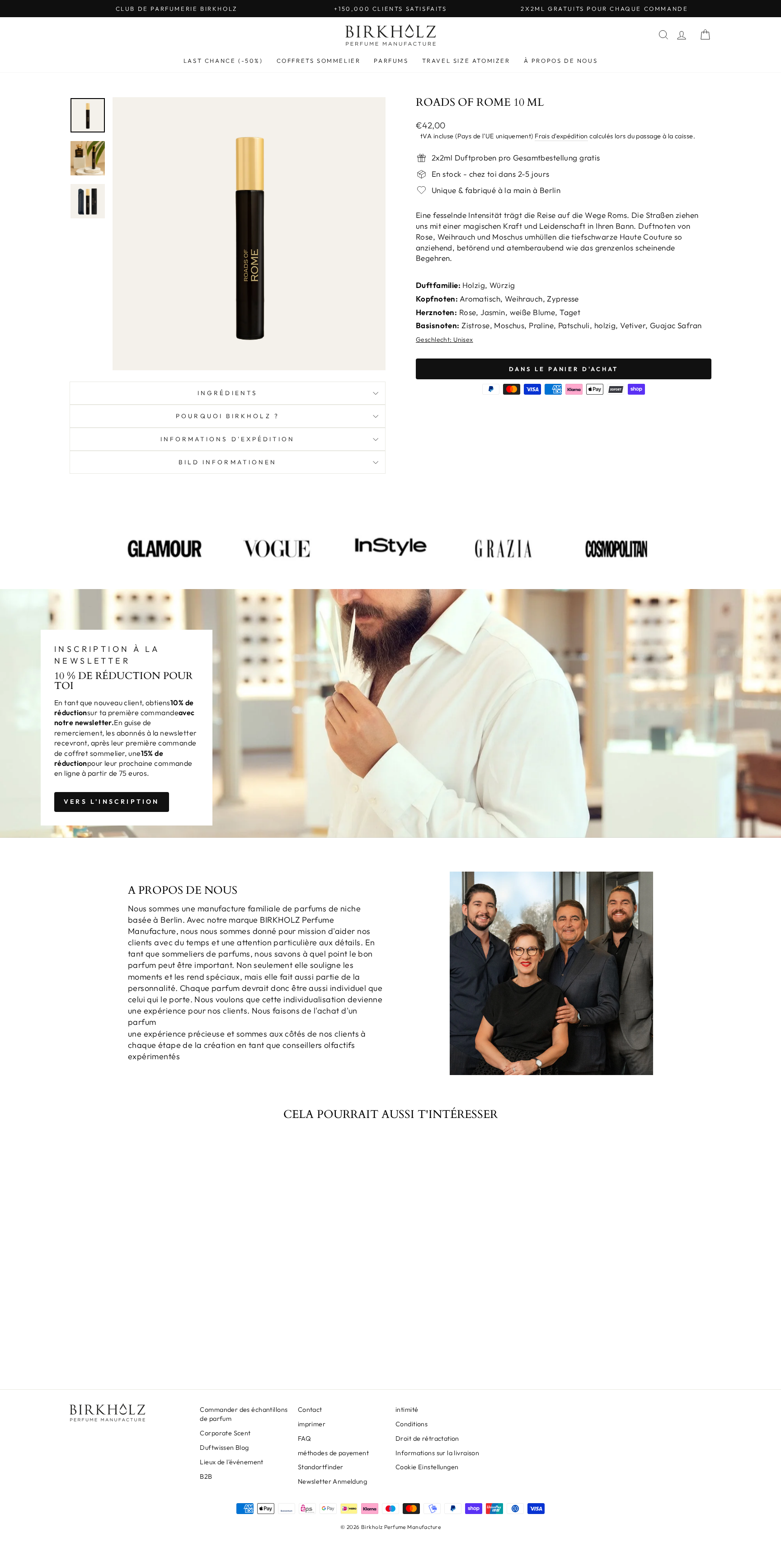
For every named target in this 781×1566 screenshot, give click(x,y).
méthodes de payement (333, 1453)
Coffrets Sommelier (319, 60)
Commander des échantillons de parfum (243, 1414)
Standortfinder (320, 1467)
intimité (406, 1410)
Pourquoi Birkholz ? (227, 416)
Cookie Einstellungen (427, 1467)
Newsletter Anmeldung (332, 1481)
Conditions (411, 1424)
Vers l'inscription (112, 801)
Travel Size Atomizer (466, 60)
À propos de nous (561, 60)
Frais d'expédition (561, 136)
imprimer (311, 1424)
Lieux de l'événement (231, 1462)
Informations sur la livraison (437, 1453)
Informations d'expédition (227, 439)
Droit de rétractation (427, 1438)
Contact (310, 1410)
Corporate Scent (225, 1433)
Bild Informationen (228, 462)
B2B (206, 1476)
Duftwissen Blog (224, 1447)
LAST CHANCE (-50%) (223, 60)
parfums (391, 60)
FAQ (304, 1438)
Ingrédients (228, 393)
